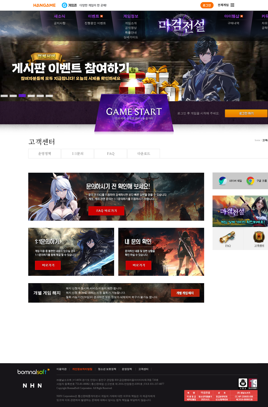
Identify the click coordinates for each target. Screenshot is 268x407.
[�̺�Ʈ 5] (40, 95)
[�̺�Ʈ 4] (31, 95)
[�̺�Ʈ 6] (49, 95)
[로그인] (207, 5)
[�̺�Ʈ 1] (4, 95)
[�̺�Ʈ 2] (13, 95)
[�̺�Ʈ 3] (22, 95)
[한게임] (44, 5)
